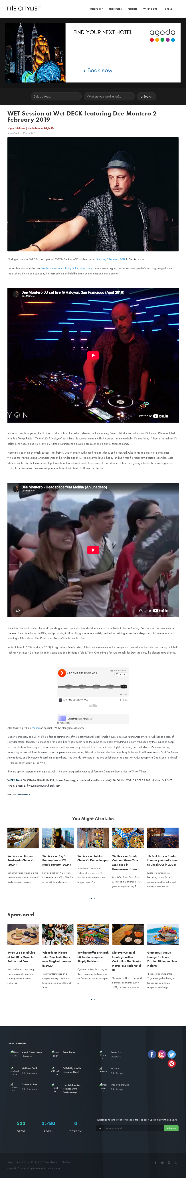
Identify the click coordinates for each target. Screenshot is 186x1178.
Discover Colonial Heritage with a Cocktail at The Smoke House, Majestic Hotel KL (91, 961)
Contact (35, 1162)
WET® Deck (15, 780)
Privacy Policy (50, 1162)
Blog (9, 1162)
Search (147, 96)
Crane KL (116, 1052)
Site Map (66, 1162)
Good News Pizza (32, 1051)
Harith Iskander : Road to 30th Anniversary (72, 1088)
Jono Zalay (69, 1051)
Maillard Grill (29, 1068)
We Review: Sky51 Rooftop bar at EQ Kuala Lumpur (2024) (21, 860)
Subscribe (171, 1128)
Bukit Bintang (117, 1073)
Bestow (115, 1068)
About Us (21, 1162)
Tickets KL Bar (29, 1084)
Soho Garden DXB (23, 794)
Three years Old (120, 1084)
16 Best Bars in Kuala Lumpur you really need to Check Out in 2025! (127, 860)
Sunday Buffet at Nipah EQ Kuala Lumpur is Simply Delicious (58, 957)
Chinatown (27, 1056)
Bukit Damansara (29, 1072)
